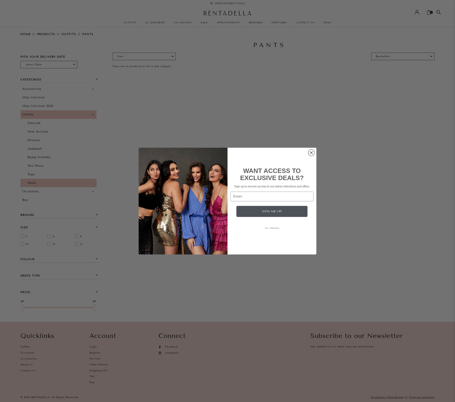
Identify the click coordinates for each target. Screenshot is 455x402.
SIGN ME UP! (272, 211)
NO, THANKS (272, 228)
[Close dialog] (311, 152)
